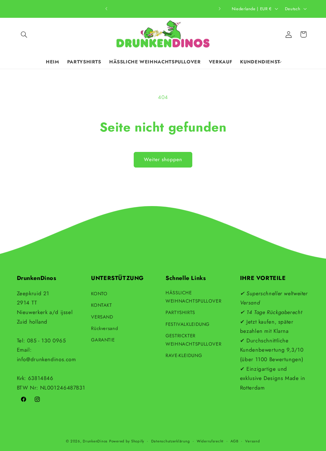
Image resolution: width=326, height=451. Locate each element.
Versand (252, 441)
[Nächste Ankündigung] (220, 8)
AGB (234, 441)
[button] (24, 34)
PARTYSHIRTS (180, 312)
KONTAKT (101, 305)
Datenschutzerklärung (170, 441)
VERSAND (102, 316)
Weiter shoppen (163, 159)
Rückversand (104, 328)
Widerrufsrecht (210, 441)
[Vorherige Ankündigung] (106, 8)
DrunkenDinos (95, 441)
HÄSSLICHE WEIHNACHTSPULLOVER (193, 296)
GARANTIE (103, 339)
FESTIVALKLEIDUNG (187, 324)
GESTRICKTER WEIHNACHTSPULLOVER (193, 339)
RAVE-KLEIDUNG (184, 355)
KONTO (99, 293)
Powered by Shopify (126, 441)
